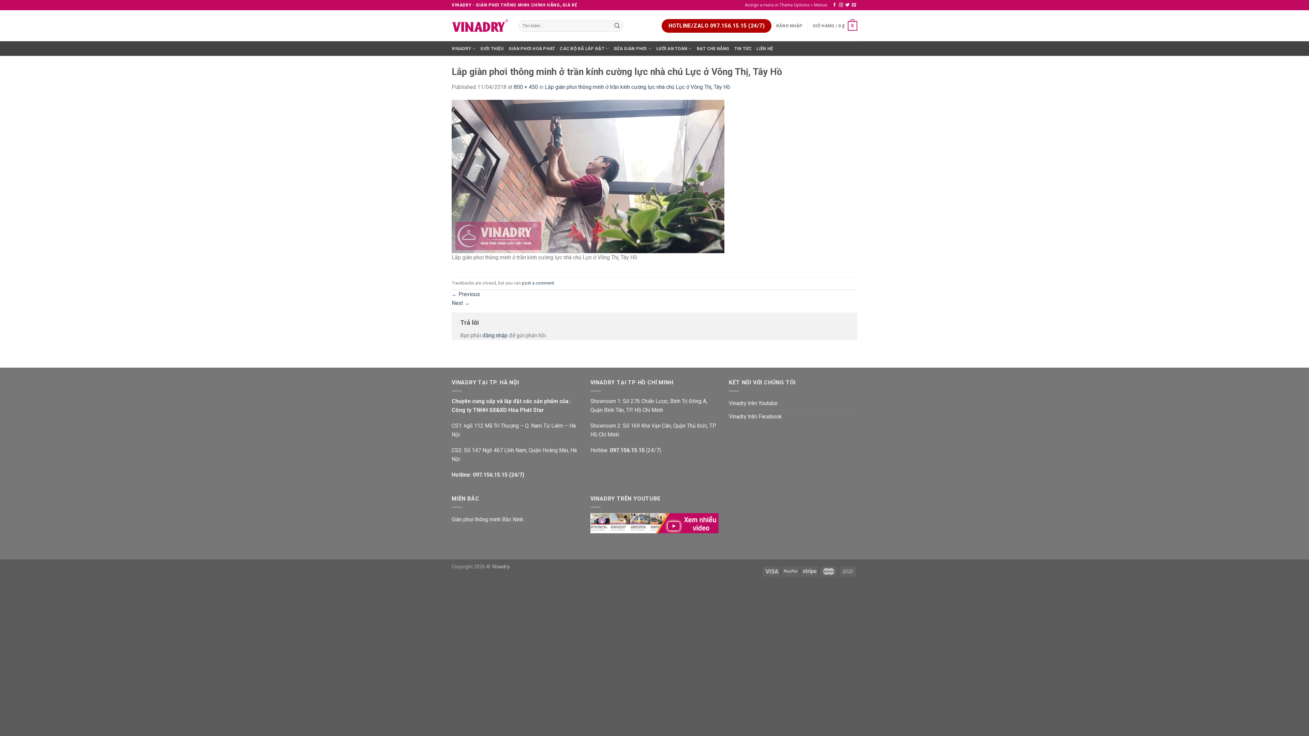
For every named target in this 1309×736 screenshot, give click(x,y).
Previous (466, 294)
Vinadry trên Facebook (755, 416)
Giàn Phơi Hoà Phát (532, 48)
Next (461, 303)
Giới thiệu (492, 48)
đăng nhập (495, 335)
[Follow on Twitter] (847, 5)
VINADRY (461, 48)
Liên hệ (764, 48)
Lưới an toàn (671, 48)
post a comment (538, 283)
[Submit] (617, 26)
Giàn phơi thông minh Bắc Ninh (487, 519)
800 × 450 (526, 87)
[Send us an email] (854, 5)
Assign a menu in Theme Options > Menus (786, 4)
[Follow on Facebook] (834, 5)
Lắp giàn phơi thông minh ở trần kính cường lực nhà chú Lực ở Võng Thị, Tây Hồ (637, 87)
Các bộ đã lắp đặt (582, 48)
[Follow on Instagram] (841, 5)
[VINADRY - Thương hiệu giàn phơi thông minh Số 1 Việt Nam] (480, 26)
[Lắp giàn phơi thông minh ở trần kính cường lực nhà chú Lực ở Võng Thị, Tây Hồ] (588, 176)
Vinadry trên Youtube (753, 403)
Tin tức (743, 48)
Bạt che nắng (713, 48)
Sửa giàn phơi (630, 48)
